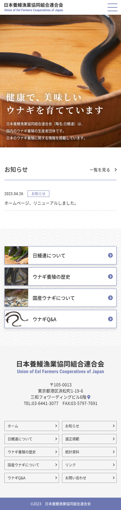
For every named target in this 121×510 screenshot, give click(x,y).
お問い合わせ (75, 477)
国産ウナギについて (23, 464)
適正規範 (72, 438)
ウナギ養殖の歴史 (22, 451)
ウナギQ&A (16, 477)
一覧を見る (100, 169)
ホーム (13, 425)
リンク (70, 464)
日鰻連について (20, 438)
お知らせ (72, 425)
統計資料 (72, 451)
